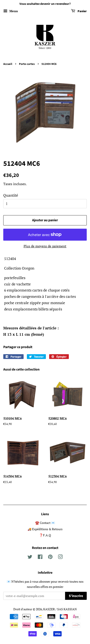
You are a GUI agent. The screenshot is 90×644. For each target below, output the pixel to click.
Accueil (7, 64)
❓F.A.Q (45, 535)
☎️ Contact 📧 (45, 523)
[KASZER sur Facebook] (40, 557)
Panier (82, 11)
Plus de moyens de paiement (45, 246)
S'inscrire (76, 596)
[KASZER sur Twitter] (30, 557)
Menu (13, 11)
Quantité (10, 195)
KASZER (49, 609)
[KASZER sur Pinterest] (50, 557)
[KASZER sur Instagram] (60, 557)
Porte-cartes (27, 64)
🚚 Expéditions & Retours (45, 529)
